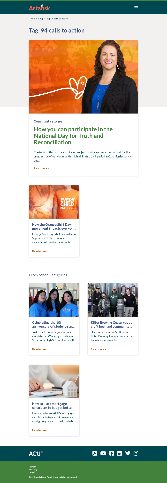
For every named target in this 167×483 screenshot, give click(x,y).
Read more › (41, 168)
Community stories (48, 121)
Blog (40, 18)
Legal (32, 472)
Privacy (32, 466)
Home (32, 18)
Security (33, 469)
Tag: (57, 18)
